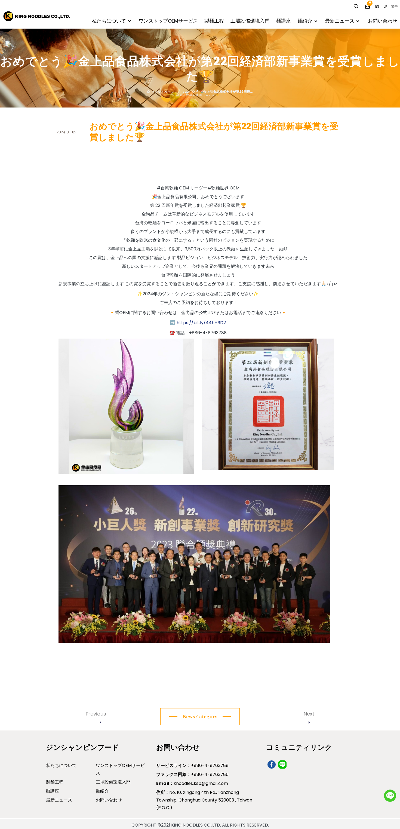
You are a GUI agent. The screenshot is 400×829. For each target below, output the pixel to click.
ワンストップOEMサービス (168, 21)
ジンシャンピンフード (82, 747)
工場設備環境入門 (250, 21)
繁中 (394, 6)
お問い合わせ (382, 21)
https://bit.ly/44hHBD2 (201, 323)
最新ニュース (339, 21)
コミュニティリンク (299, 747)
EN (377, 6)
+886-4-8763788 (192, 765)
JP (385, 6)
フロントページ (162, 92)
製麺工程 (214, 21)
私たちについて (109, 21)
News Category (200, 716)
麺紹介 (304, 21)
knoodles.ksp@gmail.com (192, 783)
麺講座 (283, 21)
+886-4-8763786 (192, 774)
